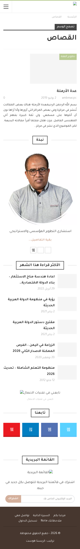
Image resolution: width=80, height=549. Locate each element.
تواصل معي (22, 515)
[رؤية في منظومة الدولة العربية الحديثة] (67, 304)
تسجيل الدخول (27, 521)
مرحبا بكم (60, 515)
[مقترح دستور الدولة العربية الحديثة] (67, 327)
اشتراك (13, 498)
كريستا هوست (35, 541)
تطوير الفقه (68, 56)
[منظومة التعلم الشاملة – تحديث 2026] (67, 372)
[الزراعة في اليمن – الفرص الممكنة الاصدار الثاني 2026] (67, 350)
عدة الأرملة (67, 91)
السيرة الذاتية (41, 515)
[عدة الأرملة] (53, 69)
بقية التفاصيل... (40, 240)
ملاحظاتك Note (51, 521)
